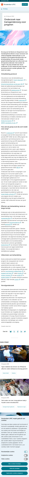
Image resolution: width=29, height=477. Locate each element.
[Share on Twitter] (14, 331)
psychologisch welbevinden (14, 271)
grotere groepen (5, 275)
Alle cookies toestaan (14, 464)
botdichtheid (4, 245)
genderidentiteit (5, 218)
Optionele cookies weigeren (14, 473)
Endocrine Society (6, 121)
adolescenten (15, 90)
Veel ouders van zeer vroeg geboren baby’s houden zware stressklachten (14, 401)
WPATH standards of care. (8, 123)
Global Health (6, 373)
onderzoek (22, 100)
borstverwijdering (14, 222)
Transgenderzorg (8, 29)
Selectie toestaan (14, 468)
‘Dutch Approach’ (18, 80)
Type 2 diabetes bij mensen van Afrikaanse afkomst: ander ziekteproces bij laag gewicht (14, 368)
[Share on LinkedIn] (21, 331)
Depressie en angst (21, 406)
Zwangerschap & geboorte (8, 406)
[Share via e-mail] (25, 331)
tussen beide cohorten (7, 194)
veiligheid (7, 224)
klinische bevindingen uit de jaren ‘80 (11, 84)
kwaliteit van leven (6, 273)
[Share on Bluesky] (10, 331)
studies (20, 273)
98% (17, 167)
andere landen (5, 277)
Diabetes (14, 373)
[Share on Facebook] (17, 331)
